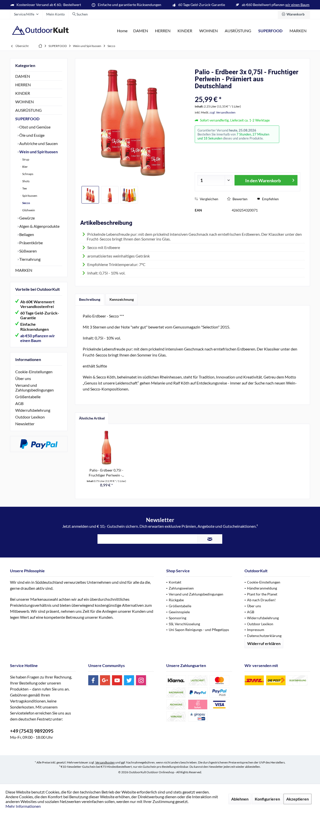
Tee (24, 188)
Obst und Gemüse (34, 126)
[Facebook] (93, 680)
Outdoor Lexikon (30, 416)
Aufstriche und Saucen (38, 143)
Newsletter (24, 423)
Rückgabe (176, 600)
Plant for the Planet (262, 594)
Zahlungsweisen (181, 588)
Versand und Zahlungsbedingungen (34, 387)
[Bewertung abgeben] (234, 92)
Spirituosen (29, 196)
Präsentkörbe (30, 242)
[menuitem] (294, 14)
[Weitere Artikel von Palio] (292, 130)
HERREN (23, 84)
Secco (26, 203)
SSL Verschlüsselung (184, 624)
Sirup (25, 159)
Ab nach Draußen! (261, 600)
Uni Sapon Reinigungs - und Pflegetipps (199, 630)
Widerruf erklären (263, 643)
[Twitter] (129, 680)
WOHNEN (24, 101)
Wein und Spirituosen (38, 151)
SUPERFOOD (27, 118)
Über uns (23, 378)
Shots (26, 181)
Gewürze (26, 218)
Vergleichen (208, 199)
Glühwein (28, 210)
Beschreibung (89, 299)
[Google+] (105, 680)
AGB (19, 403)
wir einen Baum (297, 4)
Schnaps (27, 174)
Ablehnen (239, 798)
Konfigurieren (267, 798)
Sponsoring (177, 618)
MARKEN (23, 270)
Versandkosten (105, 762)
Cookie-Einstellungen (33, 371)
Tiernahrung (29, 259)
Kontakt (175, 582)
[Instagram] (141, 680)
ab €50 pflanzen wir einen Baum (37, 338)
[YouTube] (117, 680)
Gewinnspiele (179, 612)
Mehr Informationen (23, 806)
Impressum (255, 630)
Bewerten (240, 199)
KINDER (22, 93)
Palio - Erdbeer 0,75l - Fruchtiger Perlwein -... (106, 472)
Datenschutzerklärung (264, 636)
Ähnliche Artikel (92, 418)
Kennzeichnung (122, 299)
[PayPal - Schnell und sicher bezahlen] (38, 444)
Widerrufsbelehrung (32, 410)
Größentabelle (27, 396)
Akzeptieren (297, 798)
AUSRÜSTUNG (28, 110)
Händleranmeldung (262, 588)
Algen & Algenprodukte (39, 226)
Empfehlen (270, 199)
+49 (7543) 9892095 (32, 731)
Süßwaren (27, 250)
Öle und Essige (31, 135)
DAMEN (22, 76)
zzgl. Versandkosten (223, 112)
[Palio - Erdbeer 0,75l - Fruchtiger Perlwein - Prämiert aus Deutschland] (107, 447)
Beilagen (26, 234)
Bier (25, 166)
